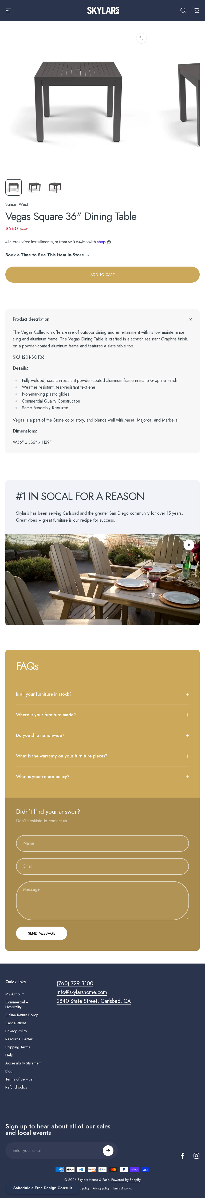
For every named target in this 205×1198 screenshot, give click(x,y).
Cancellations (15, 1023)
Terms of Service (19, 1079)
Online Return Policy (21, 1015)
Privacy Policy (16, 1031)
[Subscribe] (108, 1150)
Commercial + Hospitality (16, 1004)
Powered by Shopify (126, 1179)
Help (9, 1055)
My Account (14, 994)
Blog (9, 1071)
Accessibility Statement (23, 1063)
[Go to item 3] (55, 187)
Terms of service (122, 1188)
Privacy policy (101, 1188)
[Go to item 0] (13, 187)
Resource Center (19, 1039)
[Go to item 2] (34, 187)
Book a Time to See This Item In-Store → (47, 255)
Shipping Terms (17, 1047)
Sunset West (16, 204)
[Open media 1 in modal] (141, 38)
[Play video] (102, 579)
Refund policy (16, 1087)
